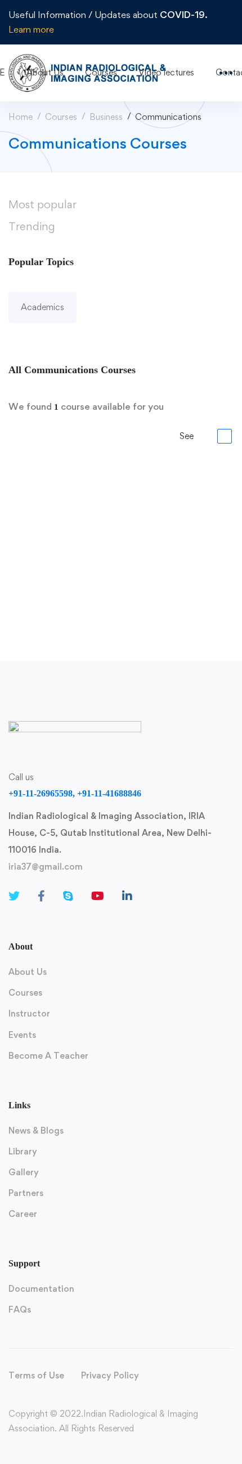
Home (20, 116)
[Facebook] (41, 896)
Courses (61, 116)
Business (106, 116)
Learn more (31, 29)
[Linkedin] (127, 896)
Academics (42, 307)
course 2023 (30, 521)
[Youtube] (97, 896)
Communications (41, 503)
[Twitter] (14, 896)
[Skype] (68, 896)
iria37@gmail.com (45, 866)
